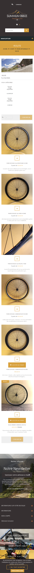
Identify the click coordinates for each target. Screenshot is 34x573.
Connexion (18, 4)
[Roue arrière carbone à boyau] (17, 395)
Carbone (9, 105)
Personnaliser (17, 571)
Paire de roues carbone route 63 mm (17, 369)
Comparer (17, 158)
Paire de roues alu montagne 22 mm (17, 163)
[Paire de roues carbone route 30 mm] (17, 289)
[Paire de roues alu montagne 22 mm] (17, 139)
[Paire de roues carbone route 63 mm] (17, 340)
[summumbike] (17, 15)
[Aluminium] (10, 88)
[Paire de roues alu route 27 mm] (17, 239)
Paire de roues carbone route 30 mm (17, 314)
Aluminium (10, 93)
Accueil (5, 49)
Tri (2, 117)
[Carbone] (10, 99)
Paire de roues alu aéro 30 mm (17, 213)
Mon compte (5, 516)
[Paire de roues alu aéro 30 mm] (17, 189)
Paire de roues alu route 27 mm (17, 263)
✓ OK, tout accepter (17, 567)
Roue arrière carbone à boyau (17, 424)
